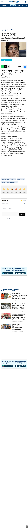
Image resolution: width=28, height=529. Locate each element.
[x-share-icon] (5, 67)
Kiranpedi (3, 182)
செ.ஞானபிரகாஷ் (7, 60)
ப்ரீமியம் (13, 5)
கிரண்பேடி (13, 179)
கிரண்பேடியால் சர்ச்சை (12, 182)
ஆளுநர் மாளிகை (5, 179)
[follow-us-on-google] (25, 67)
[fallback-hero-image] (6, 296)
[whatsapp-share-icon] (2, 67)
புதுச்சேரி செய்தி (20, 179)
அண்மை (4, 5)
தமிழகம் (20, 5)
